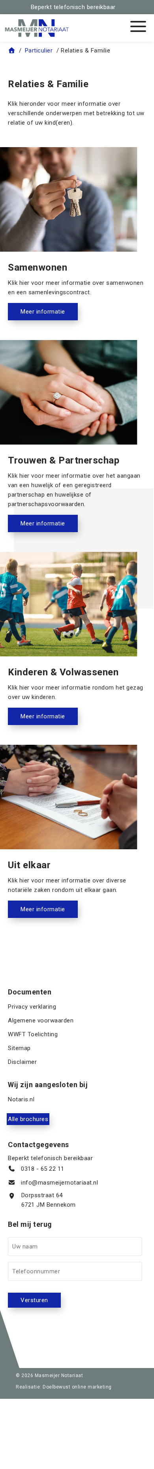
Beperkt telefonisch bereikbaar (73, 7)
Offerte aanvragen (57, 201)
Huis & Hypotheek (58, 122)
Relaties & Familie (58, 102)
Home (57, 82)
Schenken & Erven (58, 142)
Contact (58, 181)
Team (58, 161)
